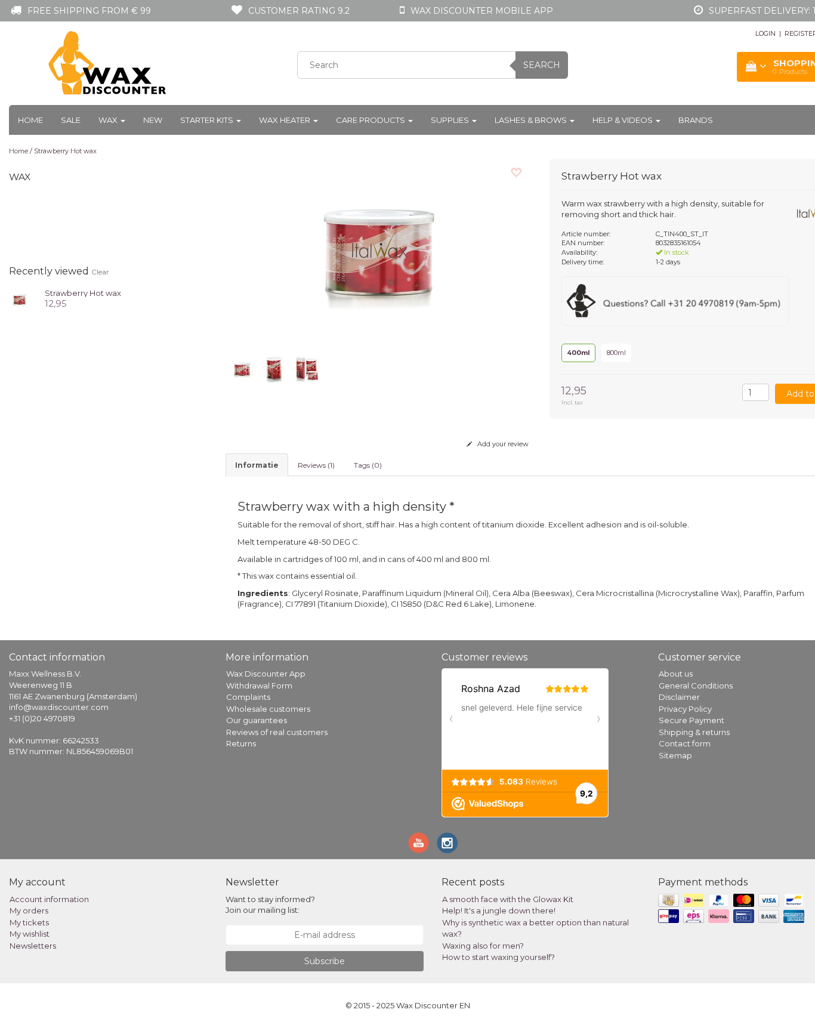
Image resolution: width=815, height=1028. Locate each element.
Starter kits (207, 120)
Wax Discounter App (265, 673)
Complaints (248, 697)
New (152, 120)
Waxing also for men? (483, 945)
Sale (71, 120)
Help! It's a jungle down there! (498, 910)
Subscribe (324, 961)
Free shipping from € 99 (89, 10)
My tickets (29, 922)
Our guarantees (256, 720)
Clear (100, 271)
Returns (241, 743)
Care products (371, 120)
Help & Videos (623, 120)
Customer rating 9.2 (299, 10)
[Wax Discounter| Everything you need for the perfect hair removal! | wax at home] (108, 63)
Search (541, 65)
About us (676, 673)
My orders (29, 910)
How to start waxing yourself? (498, 957)
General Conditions (696, 685)
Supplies (451, 120)
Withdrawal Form (259, 685)
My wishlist (30, 934)
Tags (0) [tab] (368, 465)
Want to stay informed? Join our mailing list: (270, 904)
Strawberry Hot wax (65, 151)
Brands (695, 120)
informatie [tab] (257, 465)
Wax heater (285, 120)
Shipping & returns (694, 732)
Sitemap (675, 755)
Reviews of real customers (277, 732)
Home (30, 120)
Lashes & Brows (532, 120)
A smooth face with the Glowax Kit (507, 899)
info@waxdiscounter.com (59, 707)
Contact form (685, 743)
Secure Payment (691, 720)
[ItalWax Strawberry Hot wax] (19, 297)
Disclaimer (679, 697)
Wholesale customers (268, 709)
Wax (108, 120)
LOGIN (765, 33)
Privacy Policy (685, 709)
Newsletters (33, 945)
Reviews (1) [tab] (316, 465)
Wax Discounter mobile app (481, 10)
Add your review (502, 444)
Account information (49, 899)
